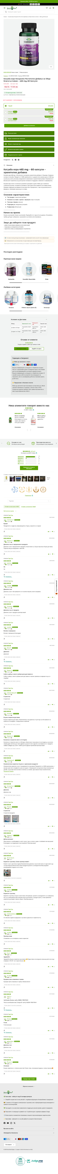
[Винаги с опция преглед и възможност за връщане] (4, 95)
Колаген (11, 307)
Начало (5, 16)
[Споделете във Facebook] (15, 159)
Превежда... (9, 576)
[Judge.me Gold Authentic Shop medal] (22, 490)
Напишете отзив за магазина (29, 468)
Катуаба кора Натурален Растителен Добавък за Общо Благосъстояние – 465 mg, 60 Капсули (28, 16)
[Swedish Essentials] (29, 269)
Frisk (46, 279)
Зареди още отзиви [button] (29, 1079)
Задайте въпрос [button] (36, 348)
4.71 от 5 (33, 451)
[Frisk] (46, 269)
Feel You (10, 515)
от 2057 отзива (28, 410)
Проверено (28, 495)
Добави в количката (29, 125)
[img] (29, 408)
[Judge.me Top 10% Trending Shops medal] (43, 490)
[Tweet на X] (12, 159)
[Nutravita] (11, 269)
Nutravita (11, 279)
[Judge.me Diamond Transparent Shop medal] (15, 490)
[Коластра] (46, 297)
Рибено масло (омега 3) (29, 307)
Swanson (6, 76)
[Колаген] (11, 297)
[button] (53, 8)
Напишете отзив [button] (21, 348)
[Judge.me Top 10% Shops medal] (36, 490)
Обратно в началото (28, 1086)
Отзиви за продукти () (28, 506)
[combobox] (29, 11)
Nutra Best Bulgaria (11, 1149)
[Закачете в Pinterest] (18, 159)
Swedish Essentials (29, 279)
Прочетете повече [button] (8, 771)
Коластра (47, 307)
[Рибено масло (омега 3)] (29, 297)
